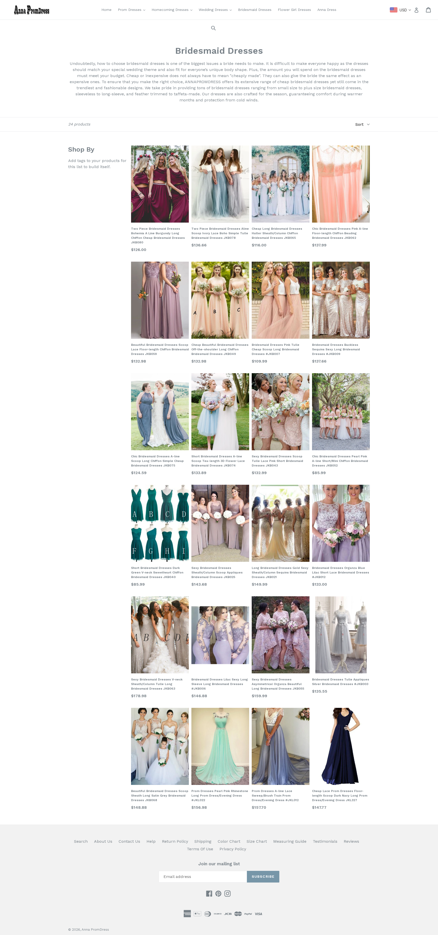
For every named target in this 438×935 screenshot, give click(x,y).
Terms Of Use (200, 849)
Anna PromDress (95, 929)
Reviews (351, 841)
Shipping (202, 841)
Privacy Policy (233, 849)
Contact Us (129, 841)
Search (81, 841)
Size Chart (257, 841)
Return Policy (175, 841)
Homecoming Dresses (173, 9)
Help (151, 841)
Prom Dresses (133, 9)
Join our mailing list (219, 863)
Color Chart (229, 841)
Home (106, 10)
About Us (103, 841)
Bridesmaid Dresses (254, 10)
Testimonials (325, 841)
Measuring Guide (289, 841)
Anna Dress (326, 10)
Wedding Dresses (216, 9)
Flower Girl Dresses (294, 10)
